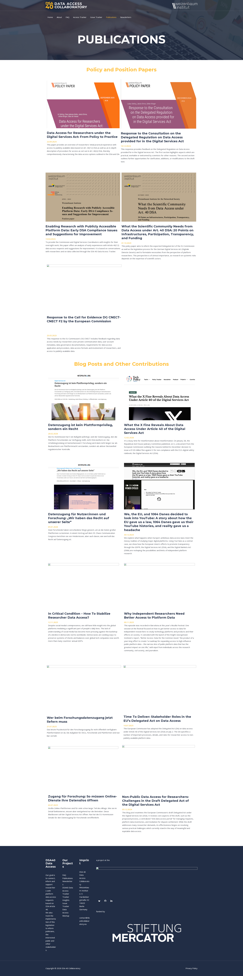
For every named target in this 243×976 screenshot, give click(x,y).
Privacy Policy (191, 968)
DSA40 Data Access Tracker (67, 890)
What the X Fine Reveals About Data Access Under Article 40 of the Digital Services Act (154, 429)
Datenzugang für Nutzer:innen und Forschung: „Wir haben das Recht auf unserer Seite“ (78, 518)
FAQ (67, 17)
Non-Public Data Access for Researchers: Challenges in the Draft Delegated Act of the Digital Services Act (155, 800)
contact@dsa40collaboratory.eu (84, 920)
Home (50, 17)
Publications (111, 17)
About (59, 17)
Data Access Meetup (65, 912)
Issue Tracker (96, 17)
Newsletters (125, 17)
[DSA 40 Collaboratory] (66, 5)
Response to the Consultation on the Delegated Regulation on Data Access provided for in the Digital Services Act (152, 137)
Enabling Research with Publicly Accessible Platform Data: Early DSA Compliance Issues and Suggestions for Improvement (81, 230)
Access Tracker (79, 17)
